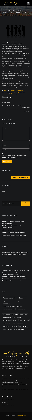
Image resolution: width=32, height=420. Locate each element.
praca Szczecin (15, 314)
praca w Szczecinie (7, 317)
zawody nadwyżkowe (19, 329)
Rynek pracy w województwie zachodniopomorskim (14, 254)
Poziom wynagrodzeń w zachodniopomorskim (12, 306)
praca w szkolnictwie (17, 317)
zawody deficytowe (7, 329)
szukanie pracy (20, 323)
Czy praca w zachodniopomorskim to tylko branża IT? (14, 276)
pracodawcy (15, 320)
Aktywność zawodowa (10, 298)
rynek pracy (18, 92)
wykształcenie (6, 326)
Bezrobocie (22, 298)
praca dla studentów (21, 309)
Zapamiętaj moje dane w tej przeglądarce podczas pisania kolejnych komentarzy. (14, 156)
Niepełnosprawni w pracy (22, 301)
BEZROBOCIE (5, 402)
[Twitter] (10, 97)
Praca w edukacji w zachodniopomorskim (15, 232)
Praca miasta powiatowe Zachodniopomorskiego (13, 311)
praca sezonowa (6, 314)
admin (5, 90)
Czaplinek (5, 301)
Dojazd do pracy (12, 301)
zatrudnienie (23, 326)
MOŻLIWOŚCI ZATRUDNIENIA (9, 405)
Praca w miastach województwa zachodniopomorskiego (15, 252)
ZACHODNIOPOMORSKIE (8, 400)
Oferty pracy (6, 303)
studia (14, 323)
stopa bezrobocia (7, 323)
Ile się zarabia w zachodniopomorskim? (14, 230)
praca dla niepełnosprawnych (9, 309)
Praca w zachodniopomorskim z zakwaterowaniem (14, 278)
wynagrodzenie (14, 326)
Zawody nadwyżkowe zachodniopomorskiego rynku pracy (15, 270)
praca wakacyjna (23, 314)
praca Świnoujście (7, 320)
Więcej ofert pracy (20, 178)
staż (28, 320)
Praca (3, 191)
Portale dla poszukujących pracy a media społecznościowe (15, 280)
